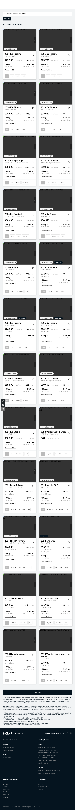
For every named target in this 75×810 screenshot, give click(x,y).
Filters (8, 18)
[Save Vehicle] (33, 55)
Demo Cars (6, 794)
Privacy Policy (33, 807)
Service (40, 784)
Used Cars (6, 797)
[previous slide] (4, 40)
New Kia (5, 784)
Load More (37, 692)
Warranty (41, 789)
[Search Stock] (3, 405)
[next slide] (35, 40)
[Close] (3, 409)
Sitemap (41, 807)
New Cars (6, 792)
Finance (5, 787)
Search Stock (7, 789)
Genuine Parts (42, 787)
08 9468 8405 (7, 757)
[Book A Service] (3, 401)
